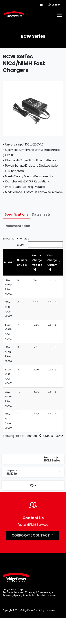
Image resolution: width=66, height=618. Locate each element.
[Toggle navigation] (59, 15)
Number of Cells (22, 262)
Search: (21, 244)
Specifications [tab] (16, 214)
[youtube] (41, 4)
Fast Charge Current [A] (52, 262)
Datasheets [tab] (41, 214)
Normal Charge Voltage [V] (37, 262)
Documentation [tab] (17, 225)
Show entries (16, 238)
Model (8, 262)
